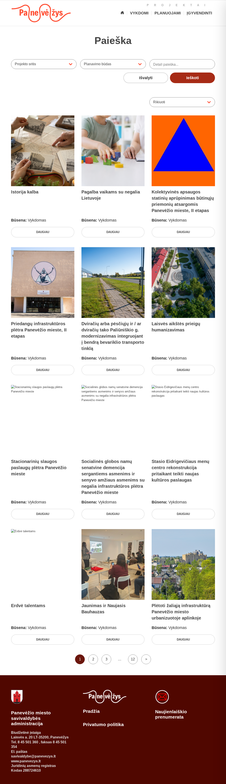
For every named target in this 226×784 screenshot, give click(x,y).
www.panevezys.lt (26, 761)
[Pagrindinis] (122, 13)
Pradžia (91, 711)
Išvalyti (146, 78)
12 (133, 659)
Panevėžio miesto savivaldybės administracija (31, 718)
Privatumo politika (103, 724)
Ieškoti (192, 78)
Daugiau (42, 232)
